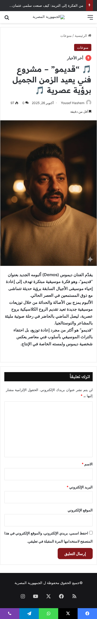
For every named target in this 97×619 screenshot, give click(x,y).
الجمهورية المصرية (28, 583)
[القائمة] (90, 19)
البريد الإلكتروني (80, 487)
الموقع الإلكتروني (80, 510)
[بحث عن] (6, 19)
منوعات (66, 35)
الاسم (87, 464)
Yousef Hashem (72, 103)
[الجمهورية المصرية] (49, 17)
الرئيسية (81, 35)
